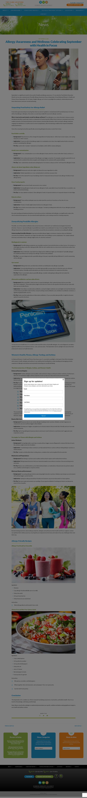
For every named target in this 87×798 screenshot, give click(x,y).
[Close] (63, 379)
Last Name (27, 402)
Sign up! (44, 415)
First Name (27, 395)
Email (25, 388)
